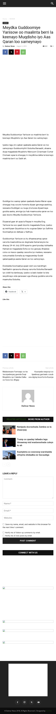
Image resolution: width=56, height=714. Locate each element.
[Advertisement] (28, 11)
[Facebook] (5, 52)
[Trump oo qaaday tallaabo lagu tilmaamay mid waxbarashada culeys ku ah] (9, 442)
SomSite (49, 711)
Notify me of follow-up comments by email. (22, 532)
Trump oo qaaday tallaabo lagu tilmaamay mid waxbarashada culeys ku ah (35, 442)
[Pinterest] (17, 52)
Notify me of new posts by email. (18, 536)
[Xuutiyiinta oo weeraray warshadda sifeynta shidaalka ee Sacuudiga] (9, 454)
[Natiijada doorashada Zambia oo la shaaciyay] (9, 429)
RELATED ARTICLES (16, 419)
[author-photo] (28, 402)
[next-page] (8, 464)
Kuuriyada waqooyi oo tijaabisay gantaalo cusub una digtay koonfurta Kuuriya (41, 374)
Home (5, 19)
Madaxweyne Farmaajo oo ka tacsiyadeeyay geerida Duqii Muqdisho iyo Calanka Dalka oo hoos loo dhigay (15, 375)
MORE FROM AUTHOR (38, 419)
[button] (4, 3)
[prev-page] (4, 464)
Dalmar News (10, 46)
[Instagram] (24, 702)
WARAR (12, 19)
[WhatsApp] (23, 52)
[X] (11, 52)
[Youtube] (38, 702)
